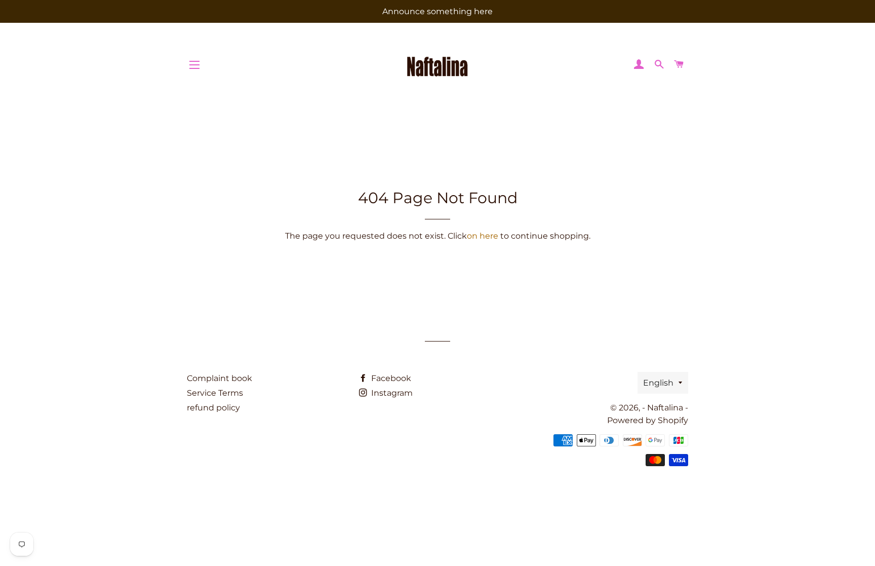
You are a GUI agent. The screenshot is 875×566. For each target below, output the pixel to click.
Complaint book (219, 378)
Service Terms (215, 393)
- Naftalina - (665, 407)
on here (482, 236)
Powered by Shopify (647, 420)
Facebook (390, 378)
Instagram (391, 393)
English (658, 383)
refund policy (213, 407)
